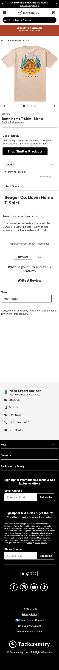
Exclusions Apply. (12, 526)
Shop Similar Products (25, 151)
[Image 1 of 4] (24, 106)
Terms (29, 542)
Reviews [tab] (23, 256)
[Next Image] (54, 106)
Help (3, 444)
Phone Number (13, 549)
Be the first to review (13, 122)
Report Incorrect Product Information (29, 243)
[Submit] (5, 20)
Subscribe (46, 497)
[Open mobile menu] (4, 12)
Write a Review (29, 280)
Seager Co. (7, 113)
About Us (6, 455)
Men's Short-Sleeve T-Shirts (16, 40)
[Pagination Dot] (25, 34)
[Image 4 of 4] (35, 106)
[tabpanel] (29, 292)
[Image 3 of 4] (31, 106)
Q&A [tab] (38, 257)
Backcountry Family (13, 466)
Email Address (13, 490)
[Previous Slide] (2, 4)
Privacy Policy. (41, 542)
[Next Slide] (57, 4)
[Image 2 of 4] (28, 106)
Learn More (45, 176)
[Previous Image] (4, 106)
